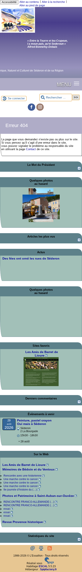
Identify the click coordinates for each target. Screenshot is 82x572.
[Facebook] (31, 107)
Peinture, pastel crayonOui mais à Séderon (34, 422)
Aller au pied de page (32, 5)
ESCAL (43, 566)
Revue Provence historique (22, 522)
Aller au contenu (29, 1)
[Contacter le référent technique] (33, 549)
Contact (31, 149)
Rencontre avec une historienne (22, 475)
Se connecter (16, 98)
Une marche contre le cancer (20, 479)
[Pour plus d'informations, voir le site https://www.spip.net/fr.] (49, 563)
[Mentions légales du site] (41, 549)
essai (6, 508)
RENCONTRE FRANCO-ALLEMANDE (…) (28, 501)
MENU (64, 84)
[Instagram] (40, 107)
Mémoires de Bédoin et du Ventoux (28, 469)
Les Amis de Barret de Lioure (23, 465)
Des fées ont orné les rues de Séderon (30, 258)
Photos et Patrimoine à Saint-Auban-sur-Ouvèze (38, 495)
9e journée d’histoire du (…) (20, 489)
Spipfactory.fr (48, 569)
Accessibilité (9, 2)
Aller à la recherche (53, 1)
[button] (76, 83)
